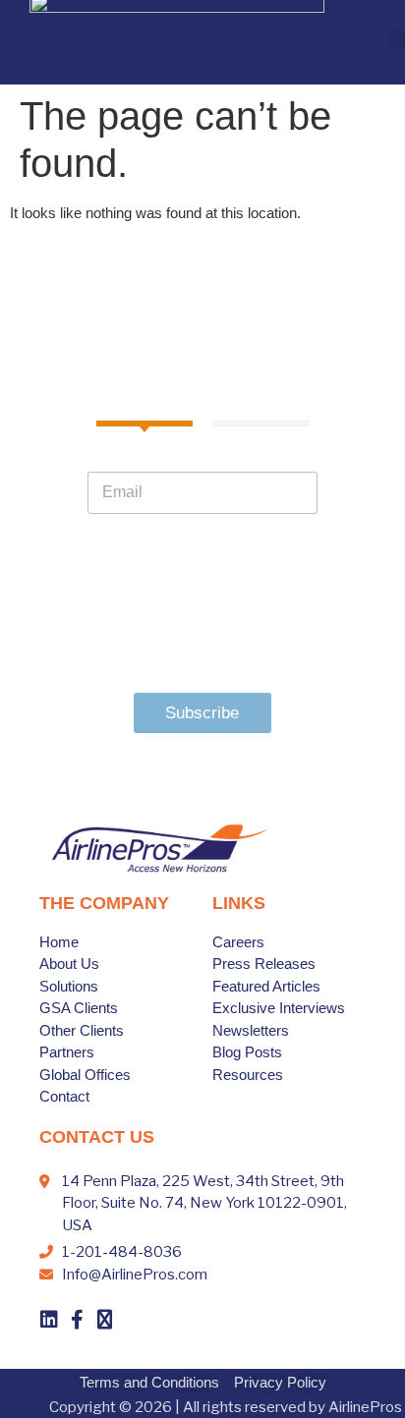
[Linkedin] (49, 1320)
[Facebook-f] (77, 1320)
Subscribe (202, 713)
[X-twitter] (104, 1320)
